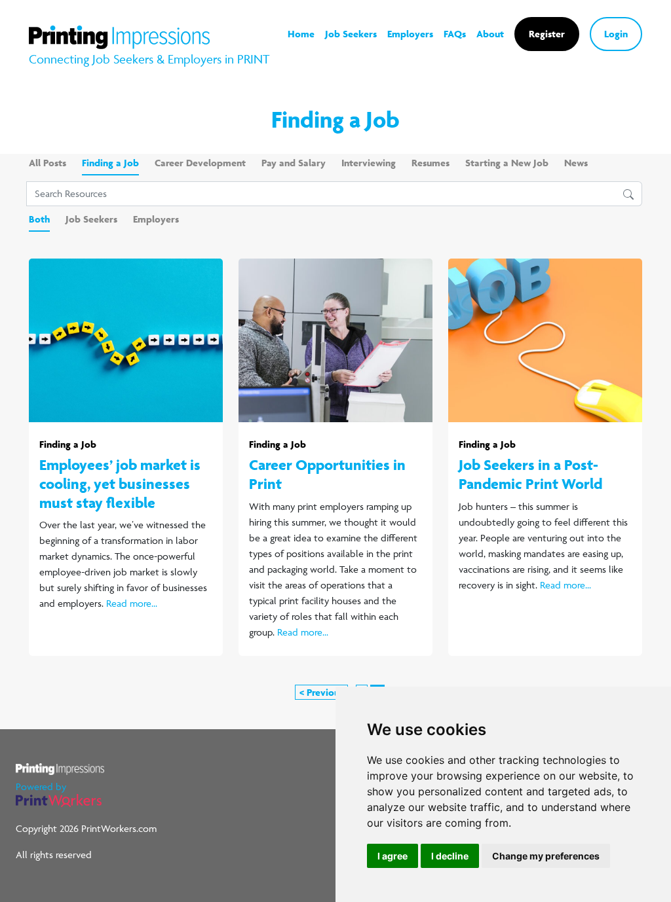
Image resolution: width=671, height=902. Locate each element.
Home (301, 33)
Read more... (131, 603)
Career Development (200, 162)
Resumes (431, 162)
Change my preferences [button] (546, 855)
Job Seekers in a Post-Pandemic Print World (530, 474)
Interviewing (368, 162)
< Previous (321, 692)
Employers (410, 33)
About (490, 33)
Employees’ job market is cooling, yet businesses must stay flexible (120, 484)
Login (616, 33)
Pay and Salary (293, 162)
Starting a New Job (506, 162)
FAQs (455, 33)
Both (39, 219)
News (576, 162)
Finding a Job (110, 162)
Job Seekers (351, 33)
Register (547, 33)
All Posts (47, 162)
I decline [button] (450, 855)
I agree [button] (392, 855)
